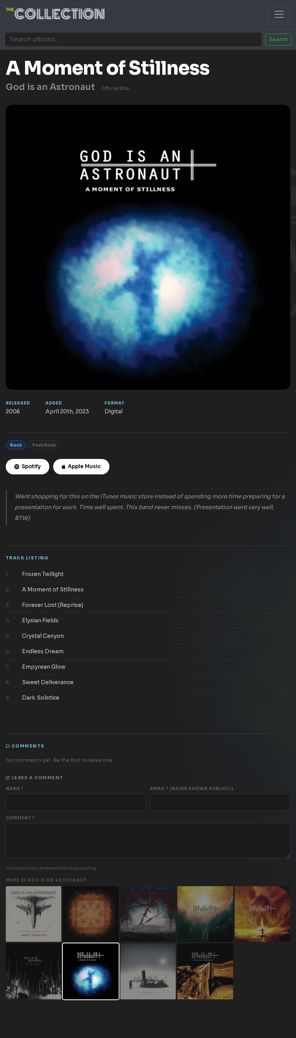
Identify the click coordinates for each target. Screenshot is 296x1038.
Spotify (31, 466)
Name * (15, 788)
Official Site (115, 88)
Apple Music (84, 466)
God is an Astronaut (50, 87)
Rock (16, 445)
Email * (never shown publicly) (192, 788)
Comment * (20, 818)
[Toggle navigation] (279, 14)
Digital (113, 411)
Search (278, 39)
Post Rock (44, 445)
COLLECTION (55, 14)
